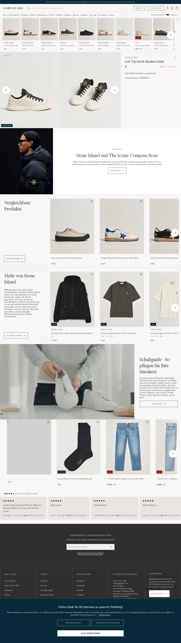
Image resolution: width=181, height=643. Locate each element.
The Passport (10, 581)
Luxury (111, 15)
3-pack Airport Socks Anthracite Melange (75, 479)
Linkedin (80, 595)
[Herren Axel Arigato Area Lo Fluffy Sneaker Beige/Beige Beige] (124, 29)
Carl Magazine (158, 15)
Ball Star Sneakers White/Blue (28, 46)
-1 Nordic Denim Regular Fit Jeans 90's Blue (125, 479)
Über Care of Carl (11, 585)
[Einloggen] (167, 8)
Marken (76, 15)
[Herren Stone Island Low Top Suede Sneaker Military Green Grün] (162, 29)
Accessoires (42, 15)
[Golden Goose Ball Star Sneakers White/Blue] (122, 255)
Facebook (81, 585)
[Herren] (29, 447)
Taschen (58, 15)
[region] (90, 508)
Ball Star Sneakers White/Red (103, 46)
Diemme (63, 43)
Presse (7, 595)
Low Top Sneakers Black (86, 45)
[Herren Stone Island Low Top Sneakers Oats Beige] (11, 29)
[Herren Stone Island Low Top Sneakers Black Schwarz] (87, 29)
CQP (136, 43)
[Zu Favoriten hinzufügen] (91, 202)
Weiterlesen (105, 615)
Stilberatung (155, 8)
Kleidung (24, 15)
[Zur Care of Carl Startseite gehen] (13, 8)
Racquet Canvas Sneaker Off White (142, 46)
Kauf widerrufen (47, 595)
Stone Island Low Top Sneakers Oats (66, 258)
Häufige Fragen (46, 590)
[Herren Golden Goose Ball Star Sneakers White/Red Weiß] (105, 29)
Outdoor (84, 15)
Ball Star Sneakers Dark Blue (48, 46)
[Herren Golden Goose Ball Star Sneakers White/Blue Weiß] (30, 29)
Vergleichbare (17, 206)
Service (139, 8)
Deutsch (174, 15)
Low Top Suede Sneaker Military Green (161, 46)
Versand (43, 581)
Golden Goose (28, 43)
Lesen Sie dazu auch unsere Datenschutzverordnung (90, 553)
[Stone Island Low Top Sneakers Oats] (72, 255)
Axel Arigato (121, 43)
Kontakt (43, 585)
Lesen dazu (115, 171)
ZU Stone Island (14, 335)
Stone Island (9, 43)
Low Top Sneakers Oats (11, 45)
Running (92, 15)
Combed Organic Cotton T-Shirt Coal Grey (118, 333)
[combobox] (174, 15)
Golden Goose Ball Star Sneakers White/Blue (120, 258)
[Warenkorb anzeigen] (177, 8)
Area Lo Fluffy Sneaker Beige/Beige (123, 46)
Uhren (51, 15)
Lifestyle (67, 15)
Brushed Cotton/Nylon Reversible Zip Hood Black (72, 333)
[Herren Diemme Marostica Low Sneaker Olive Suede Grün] (68, 29)
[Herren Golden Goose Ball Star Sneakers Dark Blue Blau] (49, 29)
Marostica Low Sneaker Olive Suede (67, 46)
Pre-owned (102, 15)
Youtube (80, 590)
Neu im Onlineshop (11, 15)
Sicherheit (8, 590)
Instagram (81, 581)
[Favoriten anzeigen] (172, 8)
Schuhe (32, 15)
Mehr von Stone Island (19, 279)
